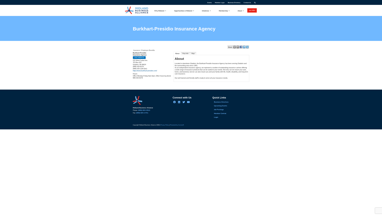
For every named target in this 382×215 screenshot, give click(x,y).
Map (193, 53)
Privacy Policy (165, 125)
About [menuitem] (240, 11)
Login (216, 117)
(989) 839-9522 (144, 110)
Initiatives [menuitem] (205, 11)
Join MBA (252, 10)
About (177, 53)
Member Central (220, 113)
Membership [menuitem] (223, 11)
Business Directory (221, 102)
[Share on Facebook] (241, 47)
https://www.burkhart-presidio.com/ (145, 71)
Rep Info (185, 53)
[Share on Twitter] (244, 47)
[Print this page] (234, 47)
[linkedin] (179, 102)
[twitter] (184, 102)
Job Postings (219, 109)
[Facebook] (174, 102)
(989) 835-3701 (142, 113)
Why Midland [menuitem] (159, 11)
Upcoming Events (220, 106)
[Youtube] (188, 102)
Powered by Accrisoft (177, 125)
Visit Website (139, 57)
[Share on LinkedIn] (247, 47)
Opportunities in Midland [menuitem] (183, 11)
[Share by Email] (238, 47)
